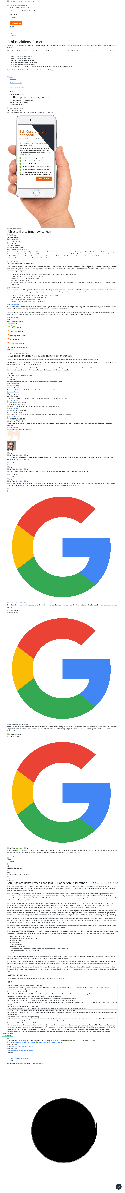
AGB (8, 1051)
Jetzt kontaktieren (13, 261)
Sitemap (30, 1047)
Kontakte (13, 35)
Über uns (30, 1051)
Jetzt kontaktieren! (13, 384)
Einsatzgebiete (16, 23)
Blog (11, 33)
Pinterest (46, 1042)
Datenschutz (22, 1051)
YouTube (59, 1042)
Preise (12, 26)
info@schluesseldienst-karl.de (17, 5)
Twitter (33, 1042)
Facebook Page (20, 1042)
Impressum (14, 1051)
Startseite (13, 18)
